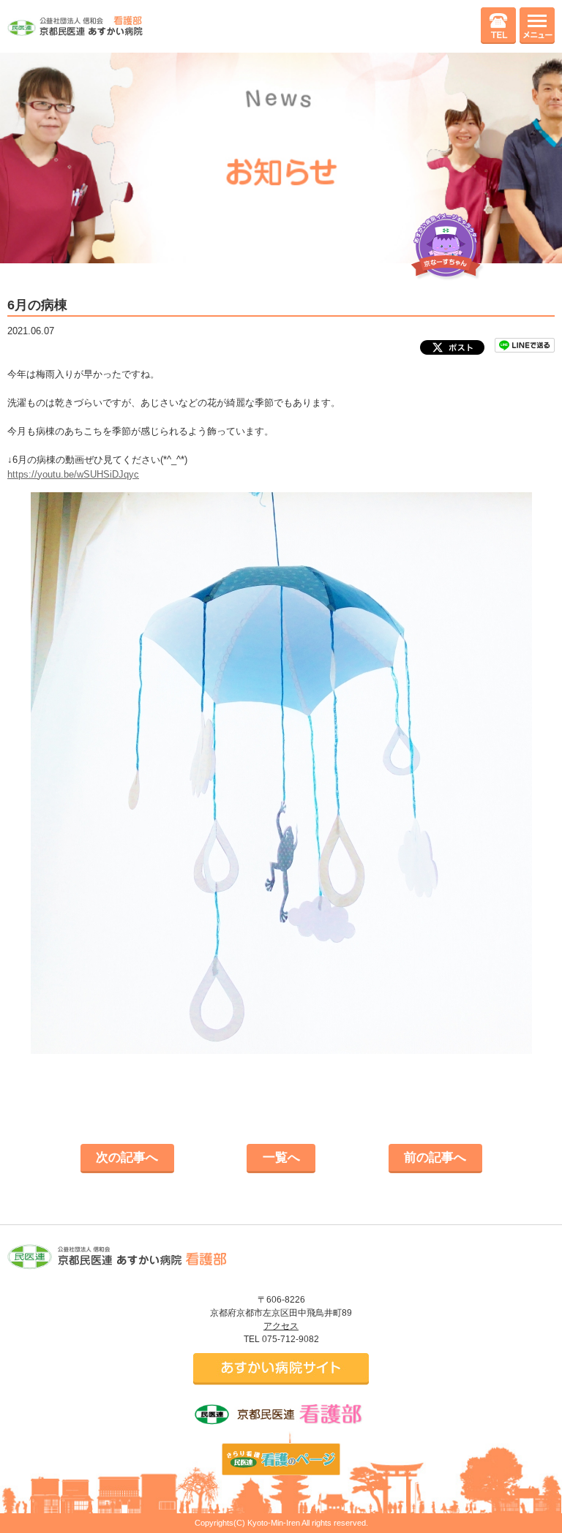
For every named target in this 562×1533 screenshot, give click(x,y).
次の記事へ (127, 1157)
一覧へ (281, 1157)
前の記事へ (435, 1157)
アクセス (281, 1326)
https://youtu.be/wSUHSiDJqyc (73, 474)
